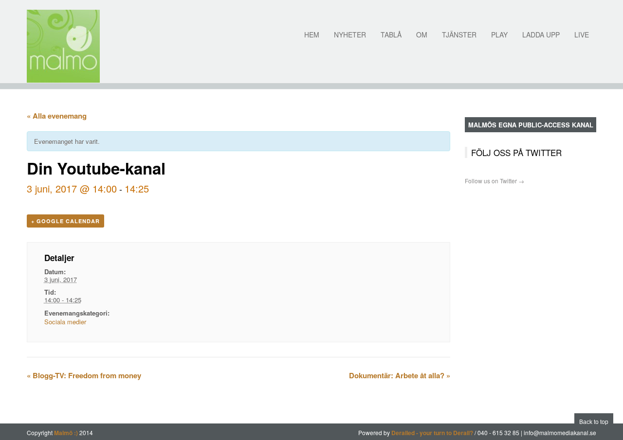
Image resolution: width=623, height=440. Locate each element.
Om (421, 34)
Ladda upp (541, 34)
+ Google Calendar (65, 221)
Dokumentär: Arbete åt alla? (399, 375)
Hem (311, 34)
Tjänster (459, 34)
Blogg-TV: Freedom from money (84, 375)
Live (581, 34)
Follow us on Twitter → (494, 180)
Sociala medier (65, 321)
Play (499, 34)
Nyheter (350, 34)
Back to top (593, 422)
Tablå (391, 34)
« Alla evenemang (57, 115)
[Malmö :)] (63, 46)
